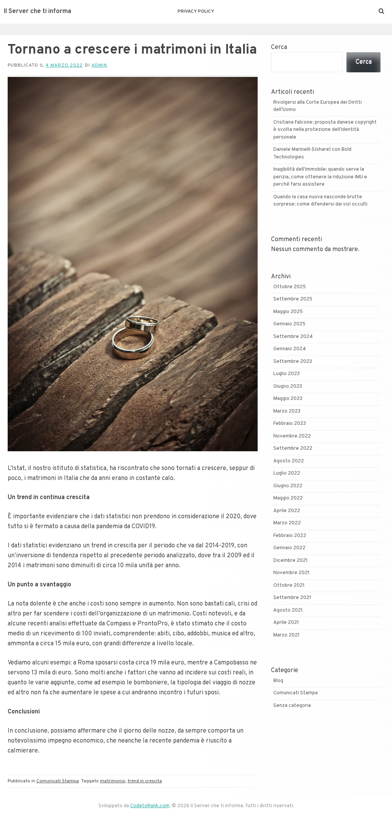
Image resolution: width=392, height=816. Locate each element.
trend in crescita (144, 781)
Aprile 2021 (286, 623)
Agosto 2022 (288, 461)
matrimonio (112, 781)
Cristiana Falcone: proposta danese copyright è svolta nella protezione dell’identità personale (325, 129)
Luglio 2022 (286, 473)
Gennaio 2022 (289, 548)
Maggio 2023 (287, 399)
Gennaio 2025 (289, 324)
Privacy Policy (196, 11)
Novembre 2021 (291, 573)
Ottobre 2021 (289, 586)
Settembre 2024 (293, 337)
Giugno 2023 (287, 387)
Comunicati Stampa (57, 781)
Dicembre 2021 (290, 561)
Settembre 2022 (292, 449)
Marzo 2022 (287, 523)
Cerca (279, 47)
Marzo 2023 (287, 411)
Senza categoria (292, 706)
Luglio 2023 (286, 374)
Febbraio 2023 (289, 424)
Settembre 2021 (292, 598)
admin (99, 65)
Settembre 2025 (292, 299)
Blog (278, 681)
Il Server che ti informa (37, 11)
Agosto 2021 (288, 610)
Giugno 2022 (287, 486)
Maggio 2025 (288, 312)
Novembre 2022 (292, 436)
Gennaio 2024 (289, 349)
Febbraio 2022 (289, 536)
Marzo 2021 (286, 635)
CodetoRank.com (150, 806)
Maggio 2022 (288, 498)
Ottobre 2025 (289, 287)
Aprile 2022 (286, 511)
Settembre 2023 (292, 362)
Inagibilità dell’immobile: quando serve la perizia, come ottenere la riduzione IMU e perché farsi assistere (320, 177)
